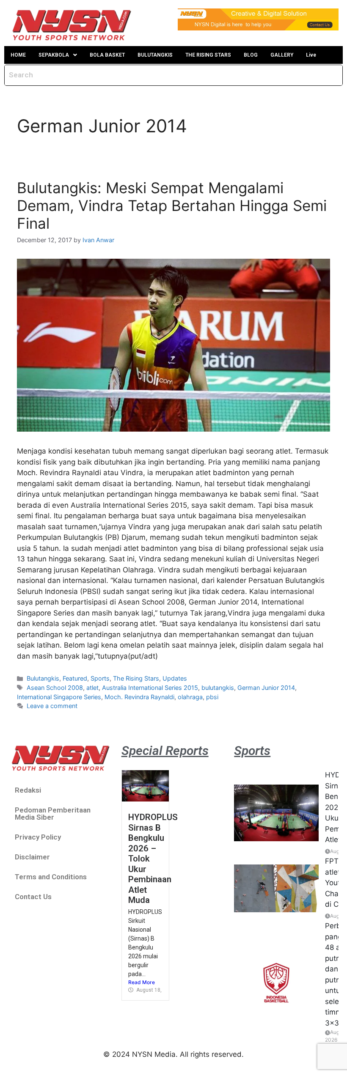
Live (311, 55)
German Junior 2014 (266, 687)
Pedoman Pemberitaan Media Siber (53, 813)
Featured (75, 678)
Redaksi (28, 790)
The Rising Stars (136, 678)
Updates (174, 678)
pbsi (212, 696)
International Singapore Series (59, 696)
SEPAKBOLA (54, 55)
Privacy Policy (38, 837)
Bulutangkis (43, 678)
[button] (57, 55)
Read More (141, 982)
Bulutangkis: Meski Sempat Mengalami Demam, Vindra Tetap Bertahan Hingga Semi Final (172, 205)
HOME (18, 55)
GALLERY (281, 55)
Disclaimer (32, 857)
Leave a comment (52, 705)
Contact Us (33, 896)
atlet (92, 687)
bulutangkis (217, 687)
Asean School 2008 (55, 687)
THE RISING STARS (208, 55)
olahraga (190, 696)
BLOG (251, 55)
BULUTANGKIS (155, 55)
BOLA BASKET (107, 55)
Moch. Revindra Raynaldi (139, 696)
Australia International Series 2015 (150, 687)
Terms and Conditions (51, 877)
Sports (100, 678)
